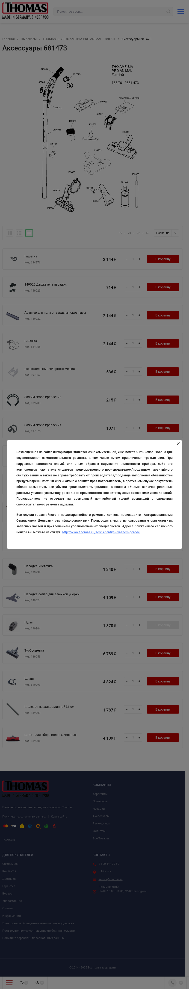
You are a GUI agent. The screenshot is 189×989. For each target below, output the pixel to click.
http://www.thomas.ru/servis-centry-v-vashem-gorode (101, 532)
